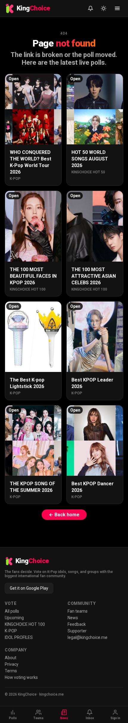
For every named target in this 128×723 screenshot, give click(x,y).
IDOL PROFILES (19, 637)
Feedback (77, 624)
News (73, 617)
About (10, 657)
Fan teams (78, 611)
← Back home (64, 514)
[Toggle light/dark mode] (103, 8)
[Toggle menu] (117, 8)
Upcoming (14, 617)
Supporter (77, 630)
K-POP (11, 630)
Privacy (11, 664)
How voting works (21, 677)
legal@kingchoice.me (87, 637)
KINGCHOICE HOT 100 (25, 624)
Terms (11, 670)
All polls (12, 611)
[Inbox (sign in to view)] (90, 8)
